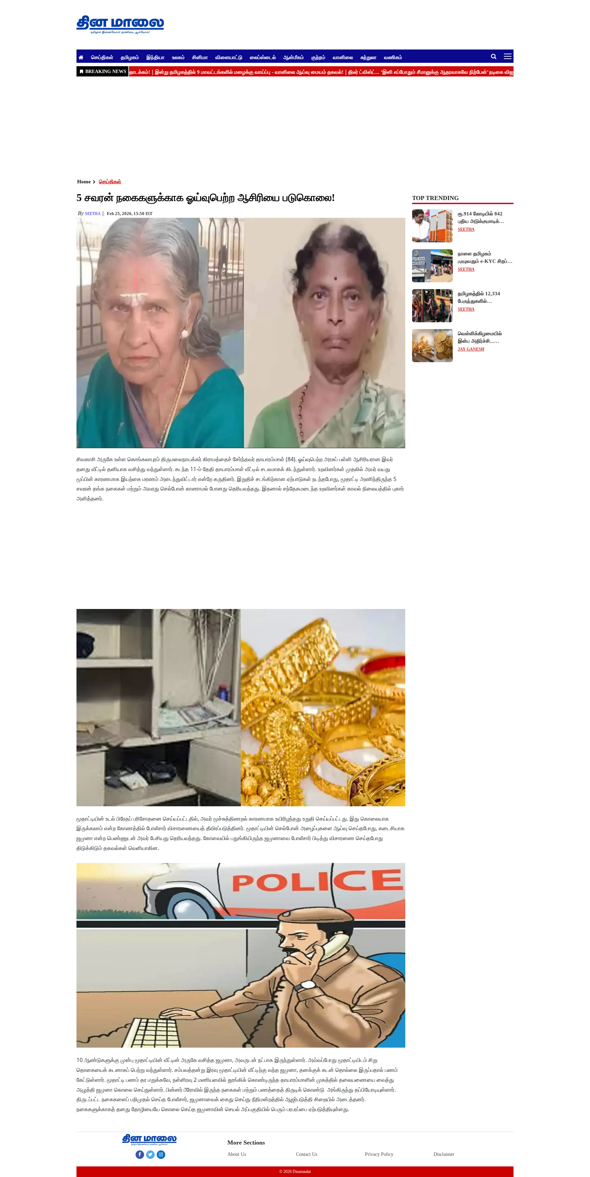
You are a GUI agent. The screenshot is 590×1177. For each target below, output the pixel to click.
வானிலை (343, 57)
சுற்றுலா (369, 57)
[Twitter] (150, 1154)
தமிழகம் (130, 57)
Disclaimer (444, 1154)
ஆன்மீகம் (293, 57)
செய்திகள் (102, 57)
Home (84, 181)
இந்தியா (155, 57)
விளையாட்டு (228, 57)
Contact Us (306, 1154)
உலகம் (178, 57)
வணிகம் (393, 57)
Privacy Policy (379, 1154)
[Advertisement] (281, 126)
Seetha (93, 213)
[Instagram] (161, 1154)
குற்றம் (318, 57)
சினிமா (200, 57)
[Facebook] (140, 1154)
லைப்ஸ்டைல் (263, 57)
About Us (236, 1154)
